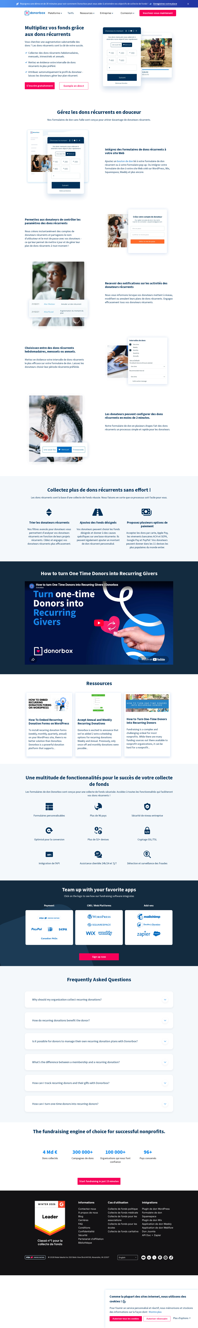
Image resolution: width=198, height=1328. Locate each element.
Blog (80, 1216)
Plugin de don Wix (152, 1220)
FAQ (80, 1223)
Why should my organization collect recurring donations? (67, 999)
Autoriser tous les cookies (125, 1318)
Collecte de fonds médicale (123, 1212)
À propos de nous (88, 1212)
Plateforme (54, 13)
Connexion (126, 13)
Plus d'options (180, 1318)
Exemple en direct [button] (74, 85)
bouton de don (125, 161)
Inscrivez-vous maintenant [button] (158, 13)
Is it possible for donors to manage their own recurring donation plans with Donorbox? (85, 1041)
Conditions (84, 1227)
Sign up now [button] (99, 956)
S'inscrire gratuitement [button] (40, 85)
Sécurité (82, 1235)
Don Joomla (148, 1231)
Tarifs (71, 13)
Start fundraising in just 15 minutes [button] (99, 1181)
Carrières (83, 1220)
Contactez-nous (87, 1208)
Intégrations (149, 1202)
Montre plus (155, 1312)
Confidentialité (86, 1231)
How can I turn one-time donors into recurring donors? (65, 1104)
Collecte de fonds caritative (123, 1231)
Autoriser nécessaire (156, 1318)
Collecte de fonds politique (123, 1208)
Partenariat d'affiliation (90, 1238)
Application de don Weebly (157, 1223)
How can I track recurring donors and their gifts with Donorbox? (70, 1083)
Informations (86, 1202)
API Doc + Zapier (151, 1235)
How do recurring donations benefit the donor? (61, 1020)
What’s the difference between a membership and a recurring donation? (76, 1062)
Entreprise (105, 13)
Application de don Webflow (157, 1227)
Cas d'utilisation (118, 1202)
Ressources (86, 13)
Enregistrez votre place (165, 3)
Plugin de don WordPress (156, 1208)
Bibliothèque (85, 1242)
